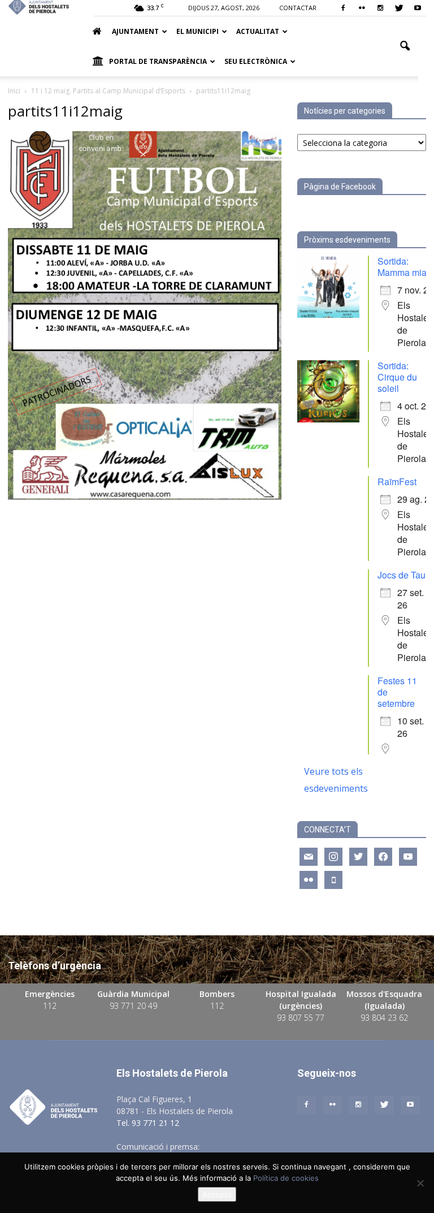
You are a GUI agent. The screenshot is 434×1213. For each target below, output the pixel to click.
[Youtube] (417, 8)
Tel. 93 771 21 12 (147, 1122)
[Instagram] (380, 8)
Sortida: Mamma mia (402, 266)
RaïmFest (396, 481)
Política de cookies (286, 1177)
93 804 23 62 (384, 1017)
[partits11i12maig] (144, 496)
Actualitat (257, 31)
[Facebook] (343, 8)
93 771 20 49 (133, 1005)
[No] (420, 1183)
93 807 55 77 (300, 1017)
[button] (404, 46)
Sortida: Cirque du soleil (397, 377)
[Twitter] (398, 8)
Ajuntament (135, 31)
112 (50, 1005)
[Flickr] (361, 8)
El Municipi (197, 31)
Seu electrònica (255, 61)
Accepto (217, 1194)
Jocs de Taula (405, 574)
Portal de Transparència (158, 61)
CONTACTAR (297, 7)
